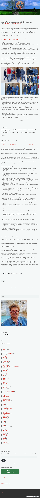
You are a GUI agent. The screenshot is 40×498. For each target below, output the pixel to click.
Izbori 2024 (5, 380)
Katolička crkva (5, 383)
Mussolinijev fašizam (6, 400)
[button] (13, 75)
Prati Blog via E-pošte (5, 451)
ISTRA (4, 374)
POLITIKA (5, 409)
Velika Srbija (5, 435)
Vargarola (4, 433)
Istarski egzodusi (6, 373)
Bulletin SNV (5, 357)
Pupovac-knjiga (5, 416)
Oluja (4, 404)
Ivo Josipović (5, 378)
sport (4, 425)
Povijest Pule (5, 412)
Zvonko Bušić (5, 442)
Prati (3, 460)
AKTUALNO (5, 349)
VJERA (4, 437)
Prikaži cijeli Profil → (5, 337)
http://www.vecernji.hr (15, 39)
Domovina (4, 362)
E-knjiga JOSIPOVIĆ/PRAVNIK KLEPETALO (11, 366)
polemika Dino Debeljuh (7, 408)
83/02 (14, 117)
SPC (3, 424)
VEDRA (4, 434)
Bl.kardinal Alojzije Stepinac (8, 353)
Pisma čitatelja (5, 405)
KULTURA (4, 392)
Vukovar (4, 438)
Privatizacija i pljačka (6, 413)
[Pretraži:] (20, 296)
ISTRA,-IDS (5, 377)
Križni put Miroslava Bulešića (8, 391)
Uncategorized (36, 281)
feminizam (5, 370)
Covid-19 (4, 360)
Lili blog (3, 477)
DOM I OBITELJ (6, 361)
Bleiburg (4, 354)
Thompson (5, 428)
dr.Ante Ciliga (5, 365)
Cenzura (4, 358)
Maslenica (4, 397)
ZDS (3, 441)
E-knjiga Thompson (6, 367)
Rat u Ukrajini (5, 417)
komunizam (5, 387)
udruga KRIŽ (5, 430)
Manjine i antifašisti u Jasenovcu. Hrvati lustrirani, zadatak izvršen (25, 291)
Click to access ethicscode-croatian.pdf (8, 234)
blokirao (12, 472)
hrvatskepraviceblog (16, 23)
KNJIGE (4, 384)
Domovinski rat (5, 363)
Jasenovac (4, 382)
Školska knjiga (5, 443)
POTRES (4, 411)
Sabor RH (4, 420)
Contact (25, 17)
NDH (3, 403)
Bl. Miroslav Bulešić (6, 352)
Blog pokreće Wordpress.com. (6, 492)
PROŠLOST (5, 414)
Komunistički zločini (6, 386)
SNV (3, 422)
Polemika (4, 407)
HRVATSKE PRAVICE (20, 11)
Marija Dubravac (6, 396)
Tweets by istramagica (5, 483)
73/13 (17, 117)
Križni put (5, 390)
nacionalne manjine (6, 401)
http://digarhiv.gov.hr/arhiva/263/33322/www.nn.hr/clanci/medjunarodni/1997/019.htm (18, 144)
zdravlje (4, 439)
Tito (3, 429)
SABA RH (4, 418)
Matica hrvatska (6, 399)
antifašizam (5, 350)
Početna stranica (17, 17)
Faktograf (4, 369)
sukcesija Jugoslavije (6, 426)
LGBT (4, 395)
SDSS (4, 421)
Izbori (4, 379)
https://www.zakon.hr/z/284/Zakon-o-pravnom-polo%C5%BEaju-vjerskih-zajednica (19, 125)
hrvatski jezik (5, 371)
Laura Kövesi (5, 394)
